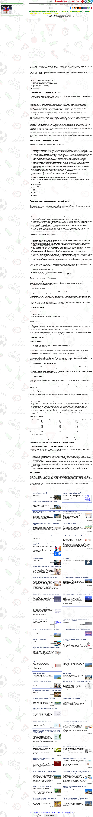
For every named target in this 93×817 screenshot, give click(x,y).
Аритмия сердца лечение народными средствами (46, 594)
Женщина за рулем (38, 558)
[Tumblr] (84, 8)
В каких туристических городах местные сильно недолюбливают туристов (46, 492)
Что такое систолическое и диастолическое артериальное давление (44, 799)
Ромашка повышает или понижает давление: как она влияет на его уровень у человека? (77, 772)
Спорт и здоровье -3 (57, 812)
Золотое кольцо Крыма (39, 673)
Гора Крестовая (67, 673)
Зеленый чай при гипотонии (40, 746)
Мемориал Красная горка (39, 639)
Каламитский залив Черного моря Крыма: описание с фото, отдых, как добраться (77, 660)
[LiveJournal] (82, 8)
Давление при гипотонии (69, 523)
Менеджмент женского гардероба (42, 681)
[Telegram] (89, 8)
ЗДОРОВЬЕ (47, 4)
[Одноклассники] (72, 8)
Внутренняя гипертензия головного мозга (74, 758)
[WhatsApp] (88, 8)
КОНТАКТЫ (54, 4)
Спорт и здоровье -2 (46, 812)
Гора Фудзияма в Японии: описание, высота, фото (76, 594)
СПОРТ (41, 4)
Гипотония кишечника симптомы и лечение (75, 746)
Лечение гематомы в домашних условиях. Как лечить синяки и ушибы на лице (75, 492)
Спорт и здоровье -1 (35, 812)
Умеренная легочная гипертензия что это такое (45, 607)
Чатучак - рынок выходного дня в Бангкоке (44, 535)
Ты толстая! (66, 558)
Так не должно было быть (40, 619)
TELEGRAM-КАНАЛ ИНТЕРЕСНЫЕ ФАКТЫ (71, 4)
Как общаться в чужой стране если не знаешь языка (47, 690)
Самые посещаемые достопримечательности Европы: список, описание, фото (75, 799)
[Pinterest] (91, 8)
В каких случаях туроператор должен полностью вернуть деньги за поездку (76, 620)
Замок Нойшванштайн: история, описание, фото (76, 577)
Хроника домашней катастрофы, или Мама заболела (47, 566)
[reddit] (80, 8)
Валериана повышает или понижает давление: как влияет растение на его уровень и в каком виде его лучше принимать (47, 731)
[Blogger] (76, 8)
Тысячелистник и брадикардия (71, 698)
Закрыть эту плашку (50, 815)
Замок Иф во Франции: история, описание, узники (76, 629)
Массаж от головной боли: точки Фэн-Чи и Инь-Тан (77, 681)
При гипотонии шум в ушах (70, 511)
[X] (74, 8)
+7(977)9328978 (50, 1)
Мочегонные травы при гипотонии (42, 786)
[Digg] (78, 8)
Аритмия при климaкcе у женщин (42, 721)
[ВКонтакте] (70, 8)
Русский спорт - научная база (68, 1)
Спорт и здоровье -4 (69, 812)
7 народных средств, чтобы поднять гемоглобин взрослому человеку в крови (76, 722)
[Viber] (86, 8)
